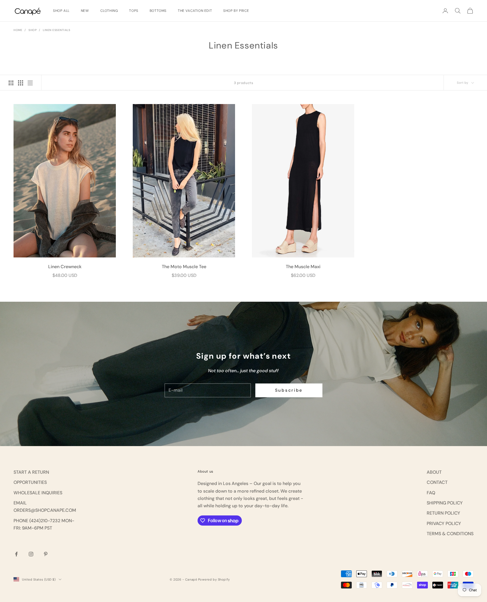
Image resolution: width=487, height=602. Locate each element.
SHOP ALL (61, 10)
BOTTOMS (158, 10)
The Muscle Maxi (303, 267)
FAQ (431, 493)
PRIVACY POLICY (444, 523)
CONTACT (437, 482)
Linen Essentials (56, 30)
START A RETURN (31, 472)
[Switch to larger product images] (11, 83)
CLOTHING (109, 10)
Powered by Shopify (214, 579)
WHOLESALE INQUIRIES (38, 493)
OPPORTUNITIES (30, 482)
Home (18, 30)
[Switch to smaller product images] (20, 83)
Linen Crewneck (64, 267)
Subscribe (289, 390)
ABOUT (434, 472)
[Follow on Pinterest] (45, 554)
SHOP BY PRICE (236, 10)
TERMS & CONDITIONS (450, 534)
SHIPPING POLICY (445, 503)
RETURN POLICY (443, 513)
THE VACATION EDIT (195, 10)
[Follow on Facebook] (16, 554)
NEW (85, 10)
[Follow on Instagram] (31, 554)
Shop (32, 30)
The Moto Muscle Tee (184, 267)
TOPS (133, 10)
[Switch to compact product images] (30, 83)
